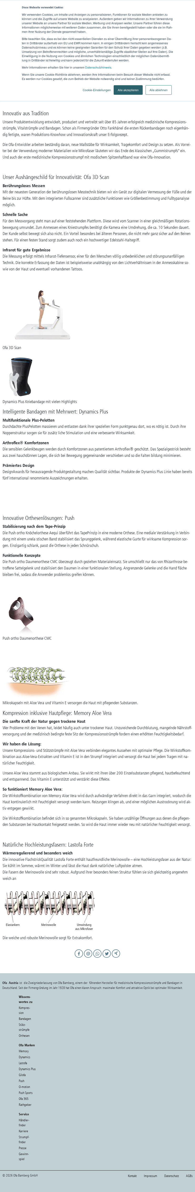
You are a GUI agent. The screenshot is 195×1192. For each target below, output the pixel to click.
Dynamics (24, 1057)
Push (21, 1081)
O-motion (24, 1087)
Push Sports (26, 1093)
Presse (22, 1148)
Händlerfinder (24, 1122)
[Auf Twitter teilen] (107, 958)
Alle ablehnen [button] (159, 90)
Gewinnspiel (24, 1156)
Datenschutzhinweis (98, 67)
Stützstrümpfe (24, 1027)
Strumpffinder (24, 1139)
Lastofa (23, 1063)
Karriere (23, 1131)
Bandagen (25, 1019)
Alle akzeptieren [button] (128, 90)
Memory (24, 1051)
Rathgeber (25, 1105)
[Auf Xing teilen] (116, 958)
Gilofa (22, 1075)
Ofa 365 (24, 1099)
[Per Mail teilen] (88, 958)
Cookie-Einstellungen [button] (97, 90)
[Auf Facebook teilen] (79, 958)
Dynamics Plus (27, 1069)
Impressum (150, 1176)
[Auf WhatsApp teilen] (98, 958)
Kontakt (132, 1176)
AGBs (189, 1176)
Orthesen (24, 1036)
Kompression (24, 1010)
